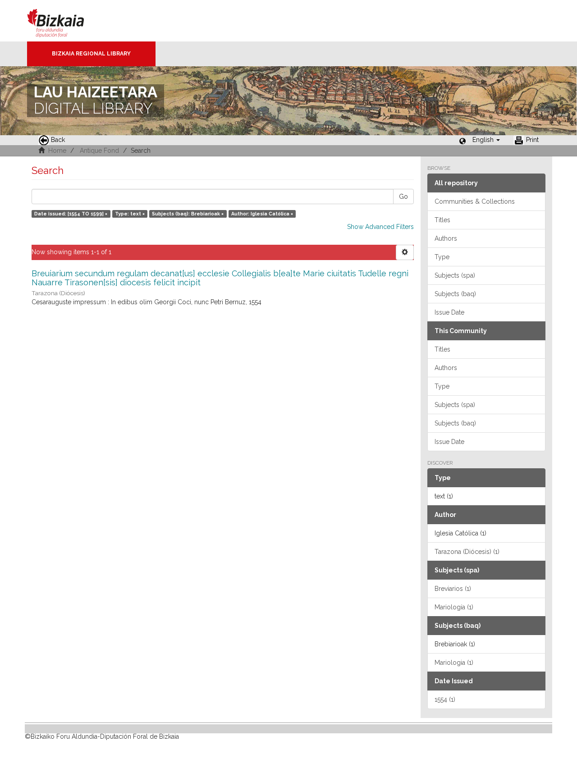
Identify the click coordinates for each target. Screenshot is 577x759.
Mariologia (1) (454, 662)
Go (403, 196)
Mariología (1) (454, 607)
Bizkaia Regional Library (91, 53)
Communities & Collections (475, 201)
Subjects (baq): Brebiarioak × (188, 213)
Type (442, 257)
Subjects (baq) (455, 293)
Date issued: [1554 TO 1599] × (70, 213)
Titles (442, 220)
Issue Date (449, 312)
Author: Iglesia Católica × (262, 213)
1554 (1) (445, 699)
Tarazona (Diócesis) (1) (467, 551)
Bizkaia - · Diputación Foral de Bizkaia (65, 20)
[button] (486, 139)
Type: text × (130, 213)
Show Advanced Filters (380, 226)
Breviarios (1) (453, 588)
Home (57, 150)
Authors (446, 238)
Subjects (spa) (455, 275)
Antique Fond (99, 150)
